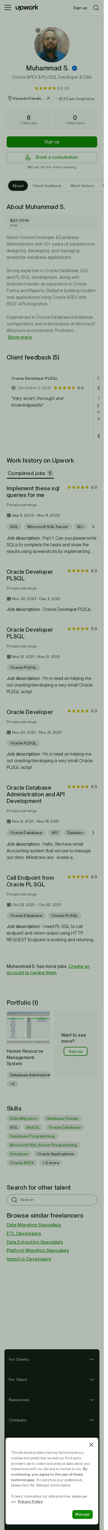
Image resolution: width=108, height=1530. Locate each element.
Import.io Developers (29, 1259)
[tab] (31, 473)
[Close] (91, 1444)
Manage (82, 1514)
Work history (82, 185)
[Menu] (7, 8)
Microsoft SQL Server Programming (43, 1145)
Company (18, 1420)
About (18, 185)
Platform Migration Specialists (38, 1250)
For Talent (18, 1379)
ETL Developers (24, 1233)
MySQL (33, 1127)
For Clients (19, 1359)
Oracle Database (65, 1127)
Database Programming (32, 1136)
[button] (74, 68)
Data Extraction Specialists (35, 1242)
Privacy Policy (30, 1501)
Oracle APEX (22, 1163)
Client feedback (46, 185)
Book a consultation (57, 157)
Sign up (52, 141)
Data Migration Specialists (34, 1225)
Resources (19, 1400)
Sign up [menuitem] (80, 8)
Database (19, 1154)
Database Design (62, 1118)
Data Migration (23, 1118)
